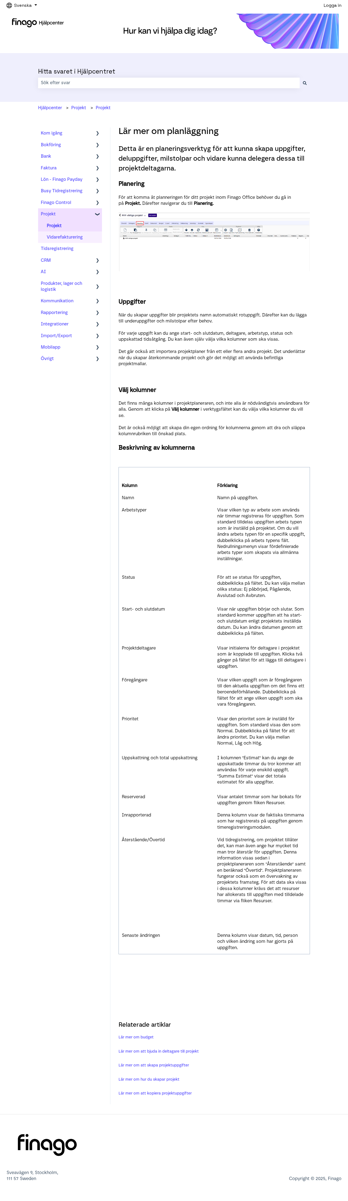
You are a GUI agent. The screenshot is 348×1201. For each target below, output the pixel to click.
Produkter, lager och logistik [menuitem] (61, 286)
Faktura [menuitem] (49, 167)
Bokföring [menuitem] (51, 144)
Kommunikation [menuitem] (57, 300)
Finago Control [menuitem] (56, 202)
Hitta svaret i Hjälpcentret (76, 71)
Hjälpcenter (50, 107)
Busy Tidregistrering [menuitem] (61, 190)
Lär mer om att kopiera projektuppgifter (155, 1093)
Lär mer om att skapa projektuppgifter (154, 1065)
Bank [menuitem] (46, 156)
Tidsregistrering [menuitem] (57, 248)
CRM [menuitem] (46, 260)
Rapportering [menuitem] (54, 312)
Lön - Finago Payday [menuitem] (61, 179)
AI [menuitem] (43, 271)
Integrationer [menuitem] (55, 324)
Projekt (78, 107)
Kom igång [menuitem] (51, 133)
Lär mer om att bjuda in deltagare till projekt (159, 1051)
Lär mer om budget (136, 1037)
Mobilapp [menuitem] (50, 347)
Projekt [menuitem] (48, 214)
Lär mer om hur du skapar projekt (149, 1079)
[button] (97, 133)
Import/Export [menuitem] (56, 335)
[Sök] (305, 83)
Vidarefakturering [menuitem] (65, 237)
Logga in (332, 5)
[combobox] (169, 83)
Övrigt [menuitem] (47, 358)
